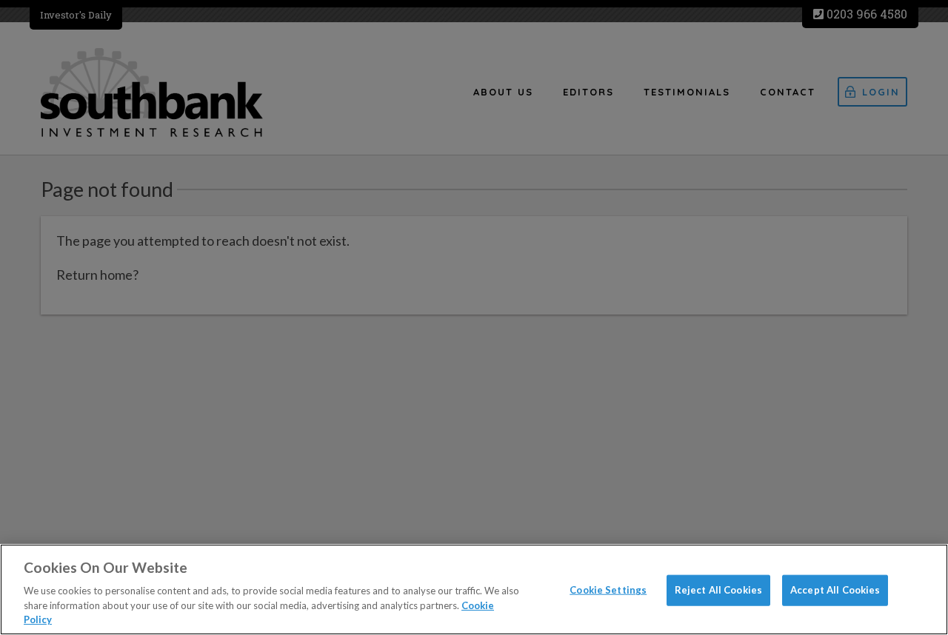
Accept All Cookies (835, 590)
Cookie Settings (608, 590)
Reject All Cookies (718, 590)
